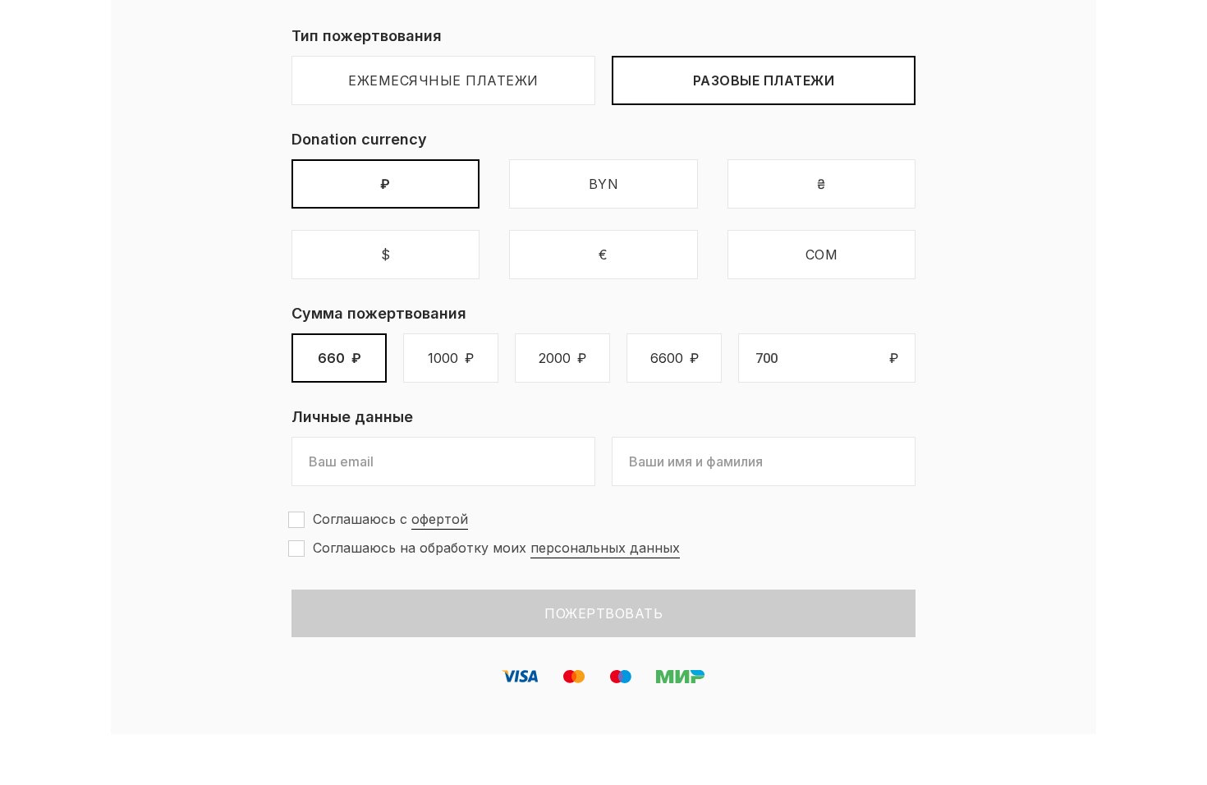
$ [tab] (386, 254)
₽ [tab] (385, 184)
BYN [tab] (604, 184)
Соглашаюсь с (390, 519)
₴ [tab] (821, 184)
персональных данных (605, 547)
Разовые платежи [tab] (764, 80)
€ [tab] (603, 254)
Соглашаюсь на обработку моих (496, 547)
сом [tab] (821, 254)
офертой (439, 519)
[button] (339, 358)
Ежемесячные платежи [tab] (443, 80)
